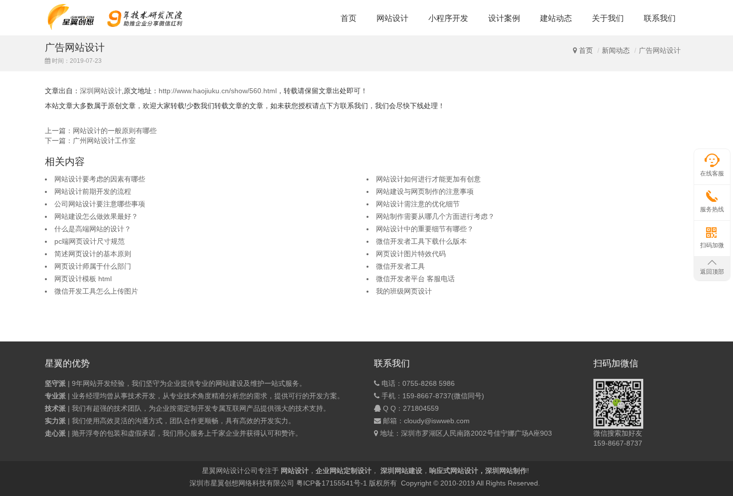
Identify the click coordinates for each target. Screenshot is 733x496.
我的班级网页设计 (404, 291)
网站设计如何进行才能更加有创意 (428, 179)
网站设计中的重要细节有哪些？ (425, 229)
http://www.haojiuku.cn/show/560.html (218, 91)
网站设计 (392, 18)
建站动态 (556, 18)
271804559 (421, 408)
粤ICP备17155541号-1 (331, 483)
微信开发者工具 (400, 266)
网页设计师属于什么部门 (92, 266)
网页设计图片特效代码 (411, 254)
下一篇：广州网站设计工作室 (90, 141)
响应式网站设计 (453, 471)
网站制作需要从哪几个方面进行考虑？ (435, 216)
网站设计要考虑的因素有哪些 (99, 179)
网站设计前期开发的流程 (92, 191)
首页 (349, 18)
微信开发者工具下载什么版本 (421, 241)
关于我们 (608, 18)
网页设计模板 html (83, 279)
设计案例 (504, 18)
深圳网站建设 (401, 471)
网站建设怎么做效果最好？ (96, 216)
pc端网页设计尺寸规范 (89, 241)
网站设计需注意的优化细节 (418, 204)
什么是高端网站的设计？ (92, 229)
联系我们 (660, 18)
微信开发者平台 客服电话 (415, 279)
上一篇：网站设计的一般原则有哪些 (101, 131)
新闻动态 (616, 50)
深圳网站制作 (506, 471)
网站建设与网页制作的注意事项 (425, 191)
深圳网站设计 (101, 91)
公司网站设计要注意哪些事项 (99, 204)
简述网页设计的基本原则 (92, 254)
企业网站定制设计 (343, 471)
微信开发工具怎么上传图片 (96, 291)
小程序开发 (448, 18)
